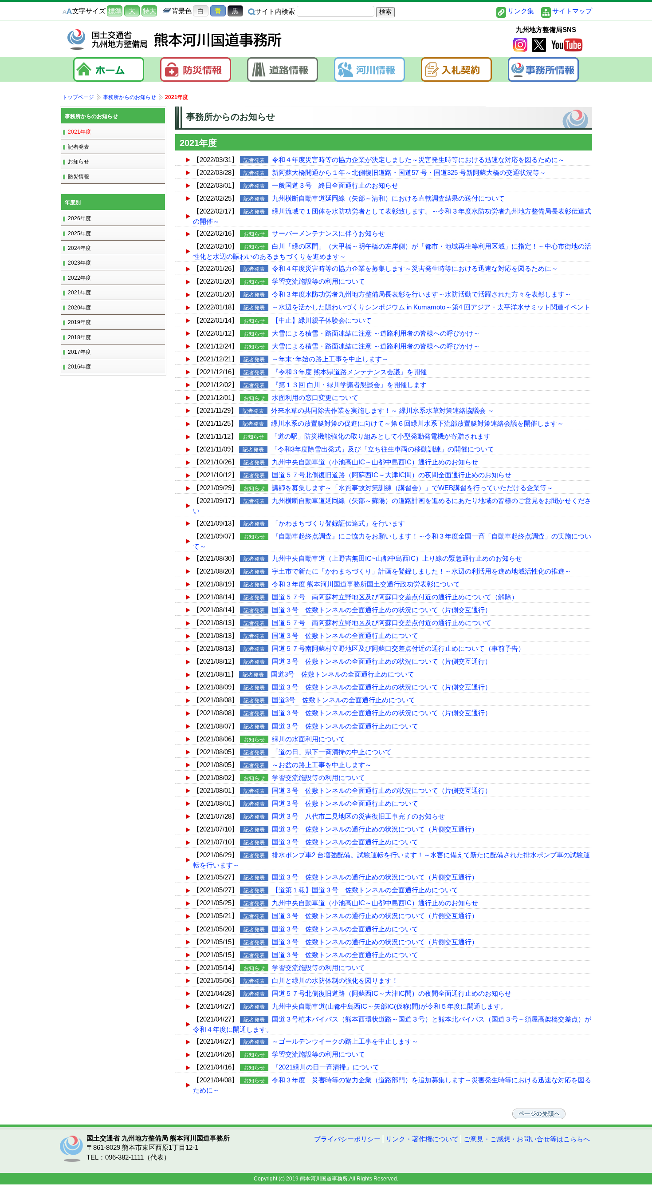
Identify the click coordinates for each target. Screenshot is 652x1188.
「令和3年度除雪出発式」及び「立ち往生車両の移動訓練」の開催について (382, 449)
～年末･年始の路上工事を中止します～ (330, 359)
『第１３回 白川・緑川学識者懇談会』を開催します (349, 384)
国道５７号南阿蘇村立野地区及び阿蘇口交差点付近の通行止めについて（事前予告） (398, 648)
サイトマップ (572, 11)
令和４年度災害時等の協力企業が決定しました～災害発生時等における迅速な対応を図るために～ (418, 159)
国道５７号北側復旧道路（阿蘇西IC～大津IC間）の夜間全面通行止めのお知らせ (391, 475)
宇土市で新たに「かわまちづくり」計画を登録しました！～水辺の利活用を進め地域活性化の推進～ (421, 571)
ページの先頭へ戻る (539, 1114)
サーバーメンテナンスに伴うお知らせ (328, 233)
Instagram (520, 45)
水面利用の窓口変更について (315, 397)
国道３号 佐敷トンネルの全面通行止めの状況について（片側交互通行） (381, 610)
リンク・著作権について (422, 1139)
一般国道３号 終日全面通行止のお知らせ (335, 185)
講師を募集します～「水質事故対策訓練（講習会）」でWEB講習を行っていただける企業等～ (412, 487)
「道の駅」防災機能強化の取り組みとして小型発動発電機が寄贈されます (381, 436)
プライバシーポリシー (347, 1139)
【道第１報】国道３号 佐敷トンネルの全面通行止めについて (365, 890)
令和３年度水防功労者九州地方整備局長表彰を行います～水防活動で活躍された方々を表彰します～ (421, 294)
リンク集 (520, 11)
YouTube (566, 45)
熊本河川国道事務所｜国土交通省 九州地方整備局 (175, 39)
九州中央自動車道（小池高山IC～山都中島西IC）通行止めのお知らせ (375, 462)
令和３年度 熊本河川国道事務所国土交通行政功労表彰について (366, 584)
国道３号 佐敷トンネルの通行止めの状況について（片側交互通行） (375, 829)
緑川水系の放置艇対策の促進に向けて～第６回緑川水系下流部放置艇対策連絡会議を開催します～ (417, 423)
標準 (115, 11)
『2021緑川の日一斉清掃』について (325, 1067)
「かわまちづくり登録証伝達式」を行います (338, 523)
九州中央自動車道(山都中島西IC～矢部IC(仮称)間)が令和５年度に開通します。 (389, 1006)
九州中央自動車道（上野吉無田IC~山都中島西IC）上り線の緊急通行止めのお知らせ (397, 558)
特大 (149, 11)
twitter (539, 45)
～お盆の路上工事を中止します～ (322, 764)
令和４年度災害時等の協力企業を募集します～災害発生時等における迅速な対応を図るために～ (415, 268)
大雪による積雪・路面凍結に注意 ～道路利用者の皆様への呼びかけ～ (376, 333)
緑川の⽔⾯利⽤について (308, 739)
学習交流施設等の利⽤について (318, 281)
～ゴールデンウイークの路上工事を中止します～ (345, 1041)
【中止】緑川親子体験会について (322, 320)
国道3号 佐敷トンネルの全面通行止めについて (342, 674)
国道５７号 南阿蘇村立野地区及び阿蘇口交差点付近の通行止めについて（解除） (395, 597)
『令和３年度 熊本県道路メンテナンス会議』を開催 (349, 372)
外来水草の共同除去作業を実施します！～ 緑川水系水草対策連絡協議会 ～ (382, 410)
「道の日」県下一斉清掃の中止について (332, 752)
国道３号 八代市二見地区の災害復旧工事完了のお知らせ (358, 816)
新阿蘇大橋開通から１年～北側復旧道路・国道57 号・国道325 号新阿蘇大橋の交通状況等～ (409, 172)
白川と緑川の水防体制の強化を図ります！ (335, 980)
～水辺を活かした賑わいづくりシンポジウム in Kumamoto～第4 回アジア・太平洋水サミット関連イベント (431, 307)
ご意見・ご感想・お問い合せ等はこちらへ (526, 1139)
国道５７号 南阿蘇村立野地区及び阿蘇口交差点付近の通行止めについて (381, 622)
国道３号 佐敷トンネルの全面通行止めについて (345, 635)
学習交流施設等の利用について (318, 967)
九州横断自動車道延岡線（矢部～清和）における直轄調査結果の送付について (388, 198)
